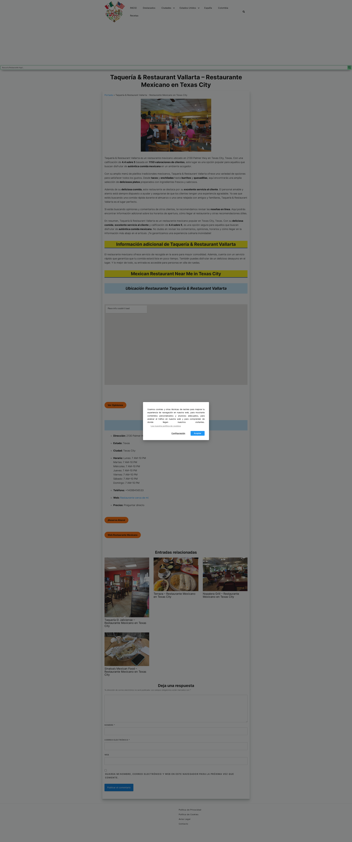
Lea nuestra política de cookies (166, 426)
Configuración (178, 433)
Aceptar (197, 433)
